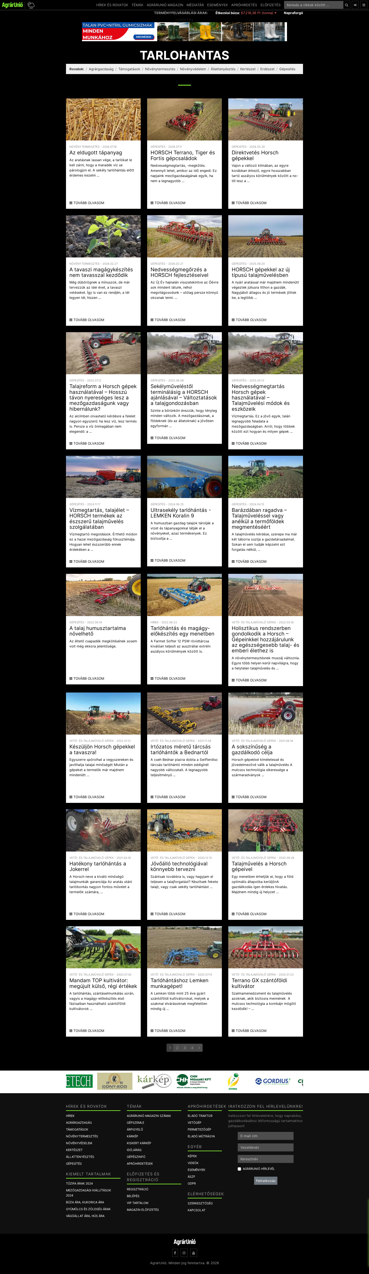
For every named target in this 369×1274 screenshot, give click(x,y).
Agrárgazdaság (101, 69)
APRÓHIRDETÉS (244, 5)
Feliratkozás (265, 1181)
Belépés (133, 1196)
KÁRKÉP (132, 1136)
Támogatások (129, 69)
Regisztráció (137, 1189)
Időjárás (134, 1150)
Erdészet (267, 69)
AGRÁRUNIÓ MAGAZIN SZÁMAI (149, 1116)
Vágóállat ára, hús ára (85, 1216)
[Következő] (199, 1048)
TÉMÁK (137, 5)
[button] (30, 5)
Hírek (70, 1116)
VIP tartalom (137, 1203)
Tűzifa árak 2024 (79, 1183)
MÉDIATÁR (195, 5)
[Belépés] (355, 5)
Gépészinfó (136, 1157)
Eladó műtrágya (201, 1136)
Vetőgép (194, 1122)
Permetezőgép (199, 1129)
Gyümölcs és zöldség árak (88, 1209)
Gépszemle (135, 1122)
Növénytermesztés (160, 69)
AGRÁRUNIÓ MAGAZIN (165, 5)
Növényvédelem (193, 69)
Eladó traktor (200, 1116)
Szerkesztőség (200, 1203)
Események (196, 1170)
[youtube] (193, 1253)
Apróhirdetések (140, 1163)
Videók (193, 1163)
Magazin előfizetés (143, 1209)
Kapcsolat (196, 1210)
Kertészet (248, 69)
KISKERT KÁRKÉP (139, 1143)
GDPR (192, 1183)
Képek (192, 1156)
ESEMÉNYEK (217, 5)
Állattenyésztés (223, 69)
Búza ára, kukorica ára (85, 1202)
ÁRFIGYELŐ (135, 1129)
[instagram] (184, 1253)
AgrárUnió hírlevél (259, 1168)
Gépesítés (287, 69)
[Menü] (363, 5)
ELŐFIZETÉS (271, 5)
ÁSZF (191, 1176)
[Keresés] (346, 5)
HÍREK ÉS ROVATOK (112, 5)
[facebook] (175, 1253)
